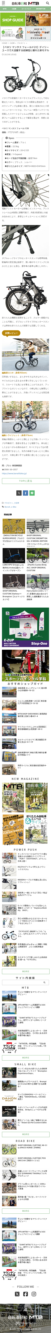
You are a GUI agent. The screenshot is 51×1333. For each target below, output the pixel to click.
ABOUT (19, 1311)
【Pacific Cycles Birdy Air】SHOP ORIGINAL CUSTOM (37, 567)
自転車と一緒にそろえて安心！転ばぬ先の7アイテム (32, 893)
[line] (32, 493)
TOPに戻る (25, 481)
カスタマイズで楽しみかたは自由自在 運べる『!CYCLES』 (32, 958)
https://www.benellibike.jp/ (14, 473)
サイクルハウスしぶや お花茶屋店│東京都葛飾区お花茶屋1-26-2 (32, 728)
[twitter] (19, 493)
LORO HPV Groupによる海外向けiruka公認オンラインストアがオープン (13, 567)
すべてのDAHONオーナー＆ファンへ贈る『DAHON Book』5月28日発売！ (32, 1096)
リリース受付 (30, 1311)
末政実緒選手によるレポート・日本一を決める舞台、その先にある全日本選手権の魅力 (32, 1032)
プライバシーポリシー (24, 1308)
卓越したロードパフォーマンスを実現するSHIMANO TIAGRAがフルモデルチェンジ (32, 1173)
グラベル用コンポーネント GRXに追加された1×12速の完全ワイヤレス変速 (32, 1186)
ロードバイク (26, 9)
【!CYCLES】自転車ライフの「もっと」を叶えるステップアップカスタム (32, 933)
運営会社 (9, 1308)
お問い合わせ (40, 1308)
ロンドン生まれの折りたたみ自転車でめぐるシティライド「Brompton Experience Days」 (32, 1070)
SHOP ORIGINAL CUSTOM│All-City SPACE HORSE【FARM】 (32, 1146)
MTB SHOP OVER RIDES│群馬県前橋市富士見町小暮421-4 (32, 715)
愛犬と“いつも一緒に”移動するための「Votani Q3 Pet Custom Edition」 (32, 1122)
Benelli (7, 507)
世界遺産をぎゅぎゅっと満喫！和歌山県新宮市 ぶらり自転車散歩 (32, 945)
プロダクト (8, 503)
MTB (4, 9)
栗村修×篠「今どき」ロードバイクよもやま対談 (32, 1198)
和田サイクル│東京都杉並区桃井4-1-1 (32, 766)
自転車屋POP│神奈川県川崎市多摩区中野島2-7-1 (32, 753)
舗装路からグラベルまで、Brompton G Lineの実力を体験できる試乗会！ (32, 1083)
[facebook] (25, 493)
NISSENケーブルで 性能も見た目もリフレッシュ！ (32, 881)
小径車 (14, 9)
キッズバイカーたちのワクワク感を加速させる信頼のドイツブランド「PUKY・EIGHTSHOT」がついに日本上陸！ (32, 857)
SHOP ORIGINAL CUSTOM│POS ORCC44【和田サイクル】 (32, 1159)
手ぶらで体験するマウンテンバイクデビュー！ (32, 993)
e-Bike (13, 507)
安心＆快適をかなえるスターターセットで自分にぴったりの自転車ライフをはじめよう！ (32, 920)
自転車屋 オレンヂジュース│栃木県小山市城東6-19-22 (32, 689)
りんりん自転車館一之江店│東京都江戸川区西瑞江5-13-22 (32, 702)
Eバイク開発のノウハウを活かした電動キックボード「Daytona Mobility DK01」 (32, 907)
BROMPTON (40, 9)
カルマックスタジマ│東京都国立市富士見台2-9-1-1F (32, 740)
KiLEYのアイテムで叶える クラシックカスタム (32, 868)
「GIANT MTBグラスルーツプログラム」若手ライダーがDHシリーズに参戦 (32, 1020)
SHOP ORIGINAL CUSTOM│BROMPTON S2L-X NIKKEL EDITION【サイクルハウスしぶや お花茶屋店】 (38, 541)
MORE (25, 971)
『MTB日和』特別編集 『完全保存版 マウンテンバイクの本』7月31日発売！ (32, 1045)
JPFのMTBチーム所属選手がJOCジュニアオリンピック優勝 (32, 1006)
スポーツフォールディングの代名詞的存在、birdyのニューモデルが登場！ (32, 1109)
